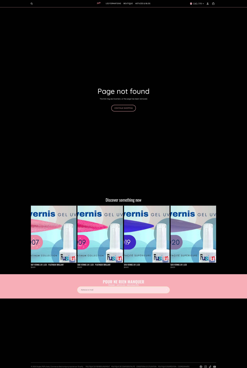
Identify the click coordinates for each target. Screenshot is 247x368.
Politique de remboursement (98, 366)
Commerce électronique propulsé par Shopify (66, 366)
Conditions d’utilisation (146, 366)
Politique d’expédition (167, 366)
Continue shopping (123, 108)
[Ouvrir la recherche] (31, 3)
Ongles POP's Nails (43, 366)
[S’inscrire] (166, 290)
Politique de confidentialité (123, 366)
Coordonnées (183, 366)
